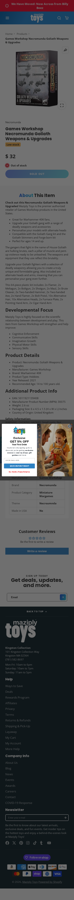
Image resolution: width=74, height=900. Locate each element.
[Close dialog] (69, 426)
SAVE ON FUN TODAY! (19, 466)
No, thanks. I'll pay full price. (19, 472)
